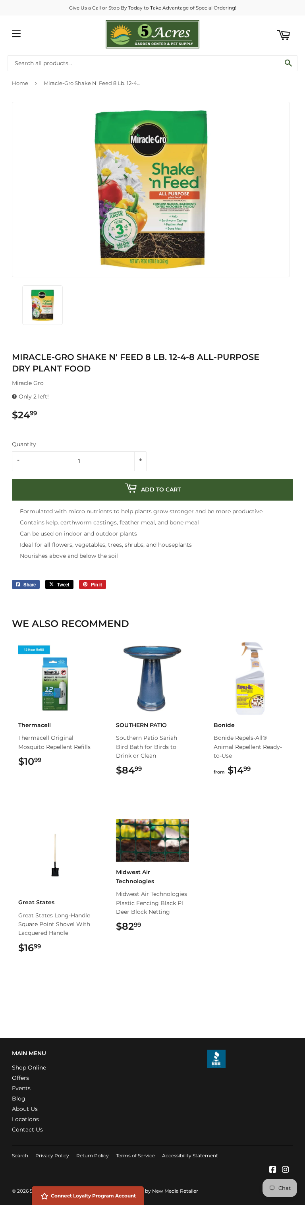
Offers (20, 1077)
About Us (25, 1108)
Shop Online (29, 1067)
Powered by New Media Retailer (160, 1191)
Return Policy (92, 1156)
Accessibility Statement (190, 1156)
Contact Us (27, 1129)
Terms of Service (135, 1156)
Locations (25, 1119)
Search (20, 1156)
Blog (18, 1098)
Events (21, 1088)
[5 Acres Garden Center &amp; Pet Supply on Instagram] (285, 1170)
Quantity (24, 444)
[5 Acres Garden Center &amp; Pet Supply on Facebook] (272, 1170)
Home (20, 83)
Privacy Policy (52, 1156)
